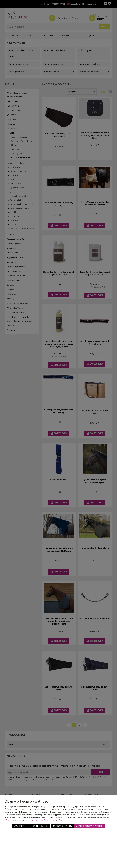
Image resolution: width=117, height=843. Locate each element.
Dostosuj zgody (62, 826)
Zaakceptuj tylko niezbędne (31, 826)
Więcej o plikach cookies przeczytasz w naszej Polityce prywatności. (33, 820)
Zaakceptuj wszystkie (89, 826)
